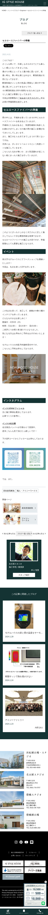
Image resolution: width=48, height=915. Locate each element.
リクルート (33, 852)
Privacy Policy (6, 892)
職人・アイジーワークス (27, 491)
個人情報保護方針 (17, 852)
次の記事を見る (38, 534)
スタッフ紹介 (24, 575)
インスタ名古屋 (9, 424)
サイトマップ (30, 855)
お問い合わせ (16, 855)
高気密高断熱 (8, 491)
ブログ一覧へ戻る (34, 33)
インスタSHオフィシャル (13, 408)
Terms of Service (19, 892)
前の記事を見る (9, 534)
